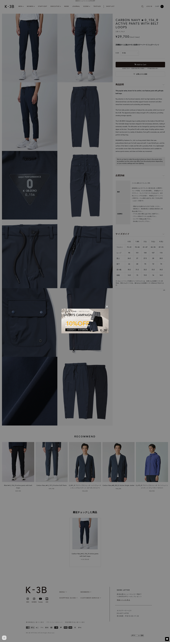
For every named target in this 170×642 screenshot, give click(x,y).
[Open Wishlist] (167, 639)
